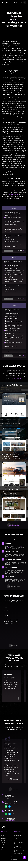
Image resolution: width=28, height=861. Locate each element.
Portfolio (3, 844)
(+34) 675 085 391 (10, 803)
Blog (2, 847)
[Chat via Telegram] (9, 806)
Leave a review (14, 789)
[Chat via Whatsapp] (6, 806)
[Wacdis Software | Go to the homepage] (3, 827)
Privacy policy (14, 859)
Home (3, 835)
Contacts (3, 850)
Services (3, 838)
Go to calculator (9, 819)
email (8, 547)
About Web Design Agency (6, 841)
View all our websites (14, 524)
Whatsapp (19, 546)
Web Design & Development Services (18, 837)
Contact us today (13, 194)
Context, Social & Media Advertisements (19, 852)
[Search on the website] (18, 2)
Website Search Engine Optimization (20, 847)
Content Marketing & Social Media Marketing (19, 842)
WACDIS (5, 2)
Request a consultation (14, 586)
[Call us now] (21, 2)
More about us (14, 645)
